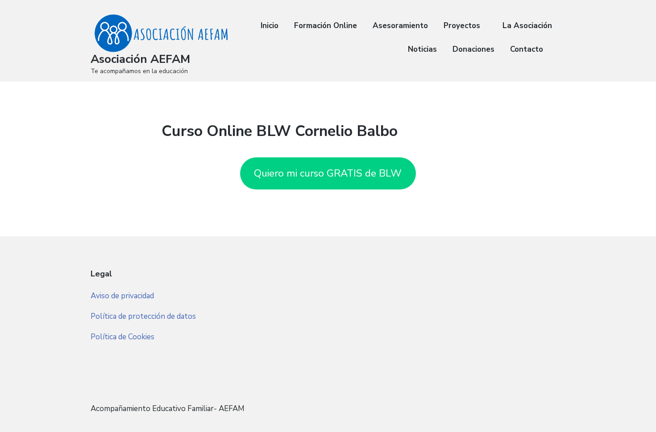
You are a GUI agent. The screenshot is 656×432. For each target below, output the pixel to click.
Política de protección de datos (143, 316)
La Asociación (527, 26)
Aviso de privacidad (122, 296)
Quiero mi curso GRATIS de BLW (328, 173)
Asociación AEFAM (140, 59)
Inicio (269, 26)
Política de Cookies (122, 337)
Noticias (422, 49)
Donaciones (473, 49)
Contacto (526, 49)
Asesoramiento (400, 26)
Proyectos (462, 26)
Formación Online (325, 26)
